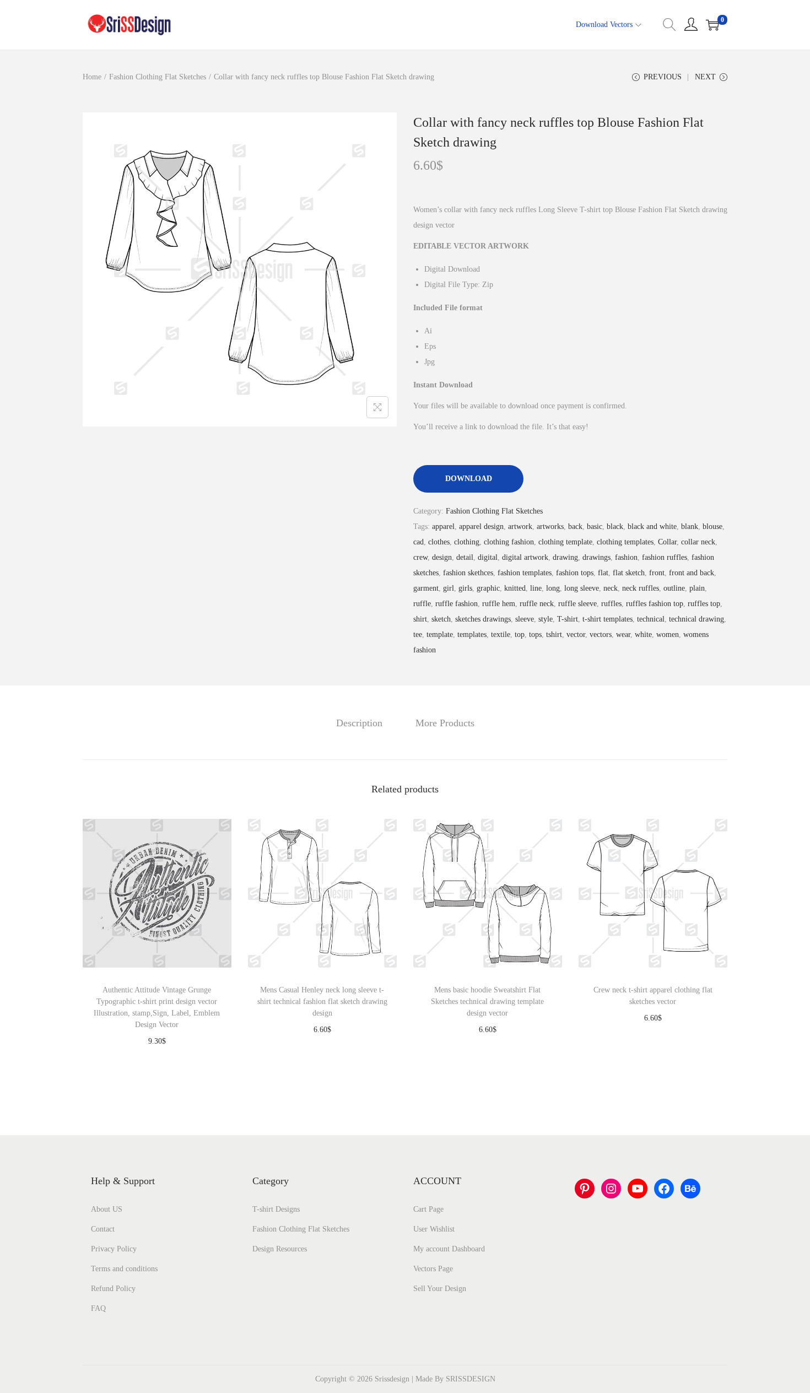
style (545, 619)
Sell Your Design (439, 1288)
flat (603, 573)
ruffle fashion (456, 604)
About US (106, 1209)
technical (651, 619)
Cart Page (428, 1209)
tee (417, 634)
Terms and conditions (124, 1269)
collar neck (698, 542)
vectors (601, 634)
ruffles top (704, 604)
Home (92, 77)
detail (464, 557)
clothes (439, 542)
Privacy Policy (114, 1249)
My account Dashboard (449, 1249)
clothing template (565, 542)
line (536, 588)
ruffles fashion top (654, 604)
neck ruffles (640, 588)
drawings (596, 557)
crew (420, 557)
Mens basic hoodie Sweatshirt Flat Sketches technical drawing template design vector (487, 1001)
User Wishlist (434, 1229)
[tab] (359, 723)
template (439, 634)
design (442, 557)
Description (359, 722)
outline (674, 588)
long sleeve (581, 588)
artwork (520, 526)
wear (623, 634)
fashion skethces (468, 573)
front (657, 573)
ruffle (422, 604)
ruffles (611, 604)
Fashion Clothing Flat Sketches (157, 77)
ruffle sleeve (577, 604)
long (553, 588)
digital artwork (525, 557)
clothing (466, 542)
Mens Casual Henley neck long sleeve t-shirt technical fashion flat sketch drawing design (322, 1001)
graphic (488, 588)
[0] (712, 24)
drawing (565, 557)
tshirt (554, 634)
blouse (712, 526)
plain (697, 588)
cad (418, 542)
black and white (652, 526)
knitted (515, 588)
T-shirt (567, 619)
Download (468, 478)
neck (610, 588)
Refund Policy (113, 1288)
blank (689, 526)
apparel (443, 526)
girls (465, 588)
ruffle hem (498, 604)
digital (488, 557)
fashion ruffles (664, 557)
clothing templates (625, 542)
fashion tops (574, 573)
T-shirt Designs (276, 1209)
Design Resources (279, 1249)
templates (472, 634)
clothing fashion (509, 542)
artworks (550, 526)
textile (500, 634)
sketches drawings (483, 619)
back (575, 526)
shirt (420, 619)
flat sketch (629, 573)
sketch (441, 619)
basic (594, 526)
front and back (691, 573)
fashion (626, 557)
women (667, 634)
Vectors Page (433, 1269)
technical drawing (696, 619)
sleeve (524, 619)
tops (535, 634)
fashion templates (525, 573)
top (520, 634)
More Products (444, 722)
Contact (103, 1229)
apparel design (481, 526)
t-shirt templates (607, 619)
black (615, 526)
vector (575, 634)
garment (426, 588)
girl (448, 588)
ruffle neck (537, 604)
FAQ (98, 1308)
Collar (667, 542)
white (643, 634)
